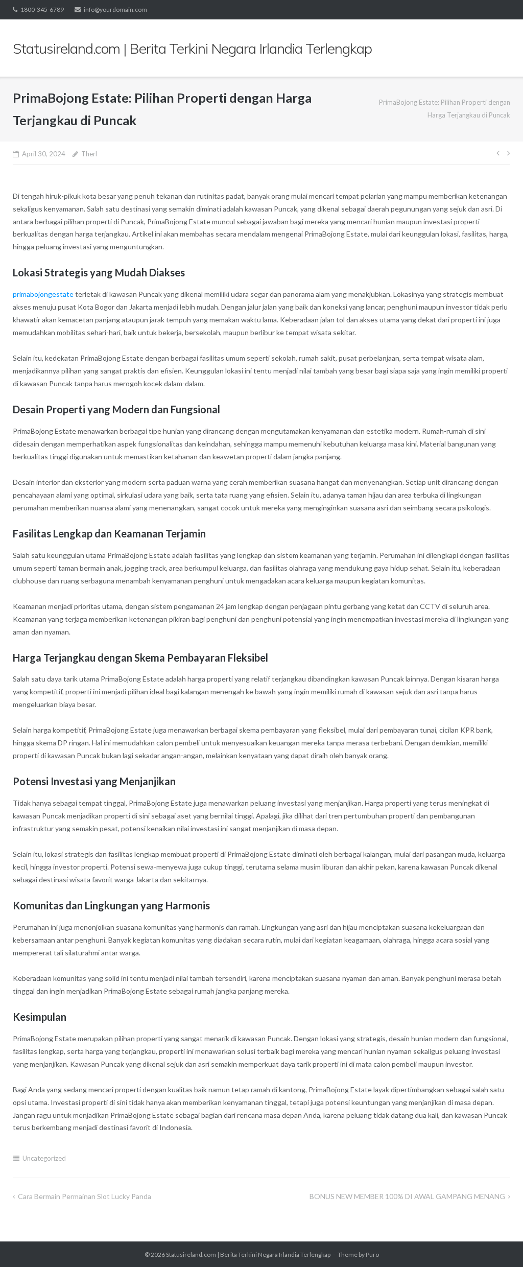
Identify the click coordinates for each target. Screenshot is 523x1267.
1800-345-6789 (42, 9)
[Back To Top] (497, 1242)
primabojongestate (43, 294)
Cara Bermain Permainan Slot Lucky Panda (84, 1196)
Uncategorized (44, 1158)
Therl (89, 154)
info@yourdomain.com (115, 9)
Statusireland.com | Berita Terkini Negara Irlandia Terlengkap (248, 1254)
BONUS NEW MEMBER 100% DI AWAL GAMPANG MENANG (407, 1196)
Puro (372, 1254)
